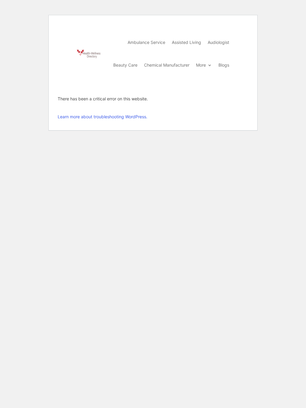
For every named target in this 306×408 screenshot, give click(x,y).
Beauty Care (125, 65)
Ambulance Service (146, 42)
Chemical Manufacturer (166, 65)
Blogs (223, 65)
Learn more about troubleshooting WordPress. (102, 116)
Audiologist (218, 42)
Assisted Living (186, 42)
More (201, 65)
